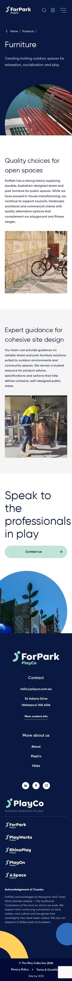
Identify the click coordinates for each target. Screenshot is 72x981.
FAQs (36, 766)
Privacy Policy (20, 969)
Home (14, 31)
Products (28, 31)
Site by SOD (36, 976)
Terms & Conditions (48, 969)
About (36, 746)
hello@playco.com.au (36, 689)
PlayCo (36, 756)
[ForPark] (22, 10)
